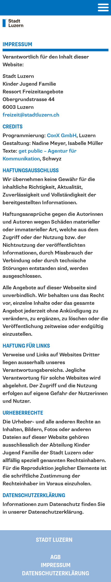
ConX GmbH (61, 136)
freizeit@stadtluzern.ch (31, 115)
